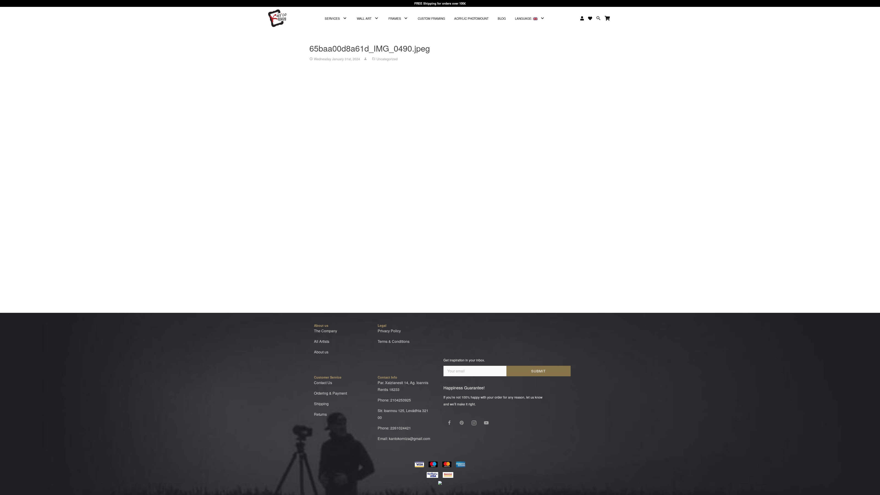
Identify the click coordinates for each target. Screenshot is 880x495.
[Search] (598, 18)
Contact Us (323, 382)
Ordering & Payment (330, 393)
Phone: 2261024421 (394, 428)
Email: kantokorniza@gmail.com (404, 438)
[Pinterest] (461, 423)
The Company (325, 330)
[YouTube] (486, 423)
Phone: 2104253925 (394, 400)
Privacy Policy (389, 330)
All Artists (321, 341)
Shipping (321, 403)
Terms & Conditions (394, 341)
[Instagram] (474, 423)
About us (321, 352)
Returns (320, 414)
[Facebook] (449, 423)
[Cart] (607, 18)
